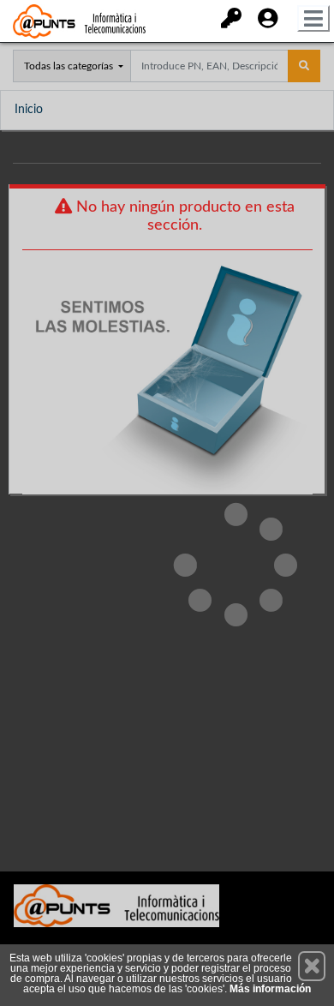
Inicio (29, 110)
